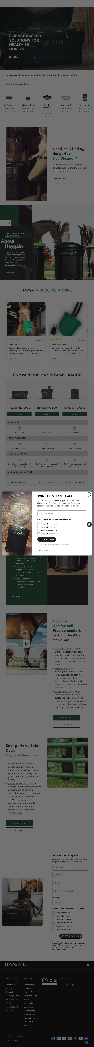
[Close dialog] (89, 494)
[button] (89, 524)
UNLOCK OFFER (47, 539)
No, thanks (43, 550)
